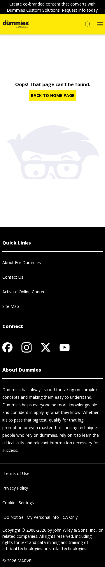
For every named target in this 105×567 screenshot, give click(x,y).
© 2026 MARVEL (18, 560)
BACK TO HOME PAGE (52, 95)
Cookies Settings (18, 502)
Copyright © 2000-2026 (24, 530)
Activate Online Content (24, 291)
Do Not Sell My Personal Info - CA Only (40, 517)
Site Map (10, 306)
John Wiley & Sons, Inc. (74, 530)
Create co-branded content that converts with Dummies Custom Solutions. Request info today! (53, 7)
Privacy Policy (15, 488)
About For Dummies (21, 262)
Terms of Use (15, 473)
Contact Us (12, 277)
